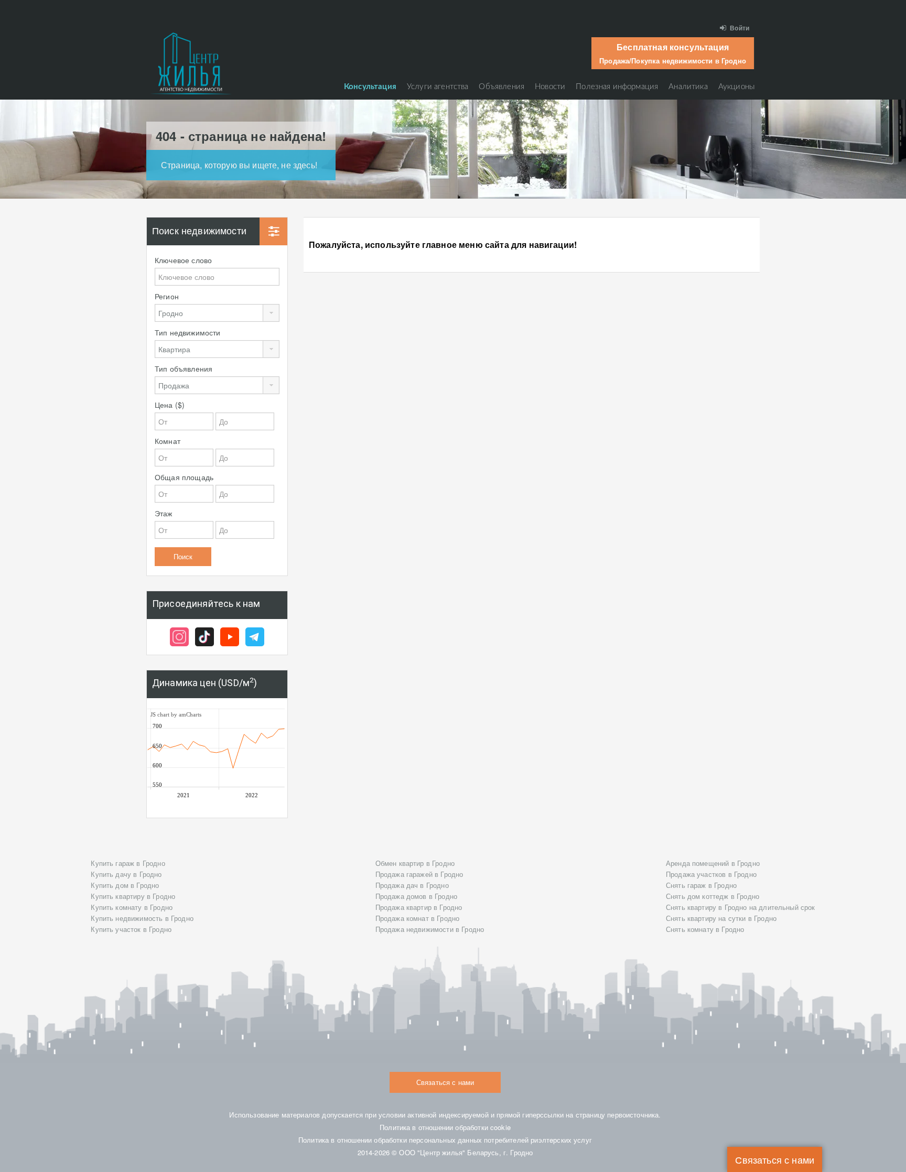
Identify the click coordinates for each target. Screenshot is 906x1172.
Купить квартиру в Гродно (133, 896)
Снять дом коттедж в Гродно (712, 896)
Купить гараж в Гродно (128, 863)
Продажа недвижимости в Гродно (429, 929)
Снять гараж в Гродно (701, 885)
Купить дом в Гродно (125, 885)
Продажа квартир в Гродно (418, 907)
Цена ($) (170, 404)
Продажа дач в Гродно (412, 885)
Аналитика (687, 87)
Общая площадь (184, 477)
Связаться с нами (774, 1159)
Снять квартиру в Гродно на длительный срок (740, 907)
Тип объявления (183, 368)
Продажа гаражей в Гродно (419, 874)
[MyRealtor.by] (190, 63)
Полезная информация (617, 87)
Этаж (163, 513)
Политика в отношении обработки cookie (445, 1127)
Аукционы (736, 87)
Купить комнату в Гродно (131, 907)
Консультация (370, 87)
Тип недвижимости (188, 332)
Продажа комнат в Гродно (417, 918)
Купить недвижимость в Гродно (142, 918)
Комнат (167, 441)
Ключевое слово (183, 260)
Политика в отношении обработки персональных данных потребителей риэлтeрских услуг (445, 1140)
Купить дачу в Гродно (126, 874)
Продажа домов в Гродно (416, 896)
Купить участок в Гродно (131, 929)
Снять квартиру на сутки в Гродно (721, 918)
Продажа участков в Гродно (711, 874)
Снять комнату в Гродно (705, 929)
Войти (739, 27)
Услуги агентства (438, 87)
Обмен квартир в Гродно (415, 863)
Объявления (501, 87)
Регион (167, 296)
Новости (550, 87)
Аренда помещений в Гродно (713, 863)
